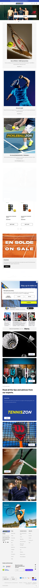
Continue (29, 302)
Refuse (29, 296)
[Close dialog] (37, 282)
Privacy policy (26, 293)
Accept (18, 296)
